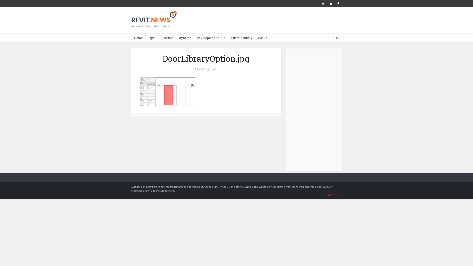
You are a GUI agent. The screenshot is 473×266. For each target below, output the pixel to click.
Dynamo (185, 38)
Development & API (211, 38)
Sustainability (242, 38)
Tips (151, 38)
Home (138, 38)
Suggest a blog (333, 194)
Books (262, 38)
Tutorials (166, 38)
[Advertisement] (314, 111)
